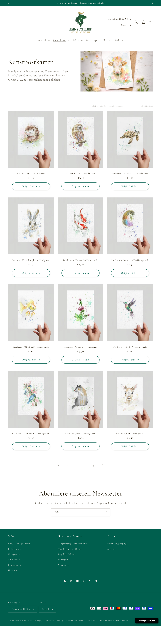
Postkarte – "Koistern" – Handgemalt (80, 260)
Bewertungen (14, 565)
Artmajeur (63, 559)
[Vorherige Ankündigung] (8, 3)
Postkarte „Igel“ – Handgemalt (31, 173)
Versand (125, 620)
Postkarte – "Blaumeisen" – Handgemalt (31, 433)
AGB (117, 620)
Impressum (92, 620)
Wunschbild (14, 559)
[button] (43, 40)
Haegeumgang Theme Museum (72, 543)
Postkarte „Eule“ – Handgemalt (80, 173)
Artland (111, 549)
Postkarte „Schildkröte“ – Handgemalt (130, 173)
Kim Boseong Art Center (70, 549)
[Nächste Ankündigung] (152, 3)
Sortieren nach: (99, 105)
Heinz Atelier (20, 620)
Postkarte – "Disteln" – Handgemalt (80, 346)
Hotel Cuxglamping (117, 543)
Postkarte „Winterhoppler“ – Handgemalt (31, 260)
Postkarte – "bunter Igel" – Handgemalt (130, 260)
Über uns (12, 570)
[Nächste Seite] (102, 465)
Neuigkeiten (14, 554)
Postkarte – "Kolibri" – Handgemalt (130, 346)
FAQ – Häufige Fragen (19, 543)
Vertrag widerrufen (146, 621)
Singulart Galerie (66, 554)
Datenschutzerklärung (54, 620)
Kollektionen (14, 549)
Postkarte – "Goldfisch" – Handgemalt (31, 346)
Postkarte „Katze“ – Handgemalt (80, 433)
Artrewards (63, 565)
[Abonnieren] (106, 512)
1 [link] (58, 465)
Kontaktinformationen (75, 620)
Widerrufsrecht (106, 620)
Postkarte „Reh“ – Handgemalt (130, 433)
